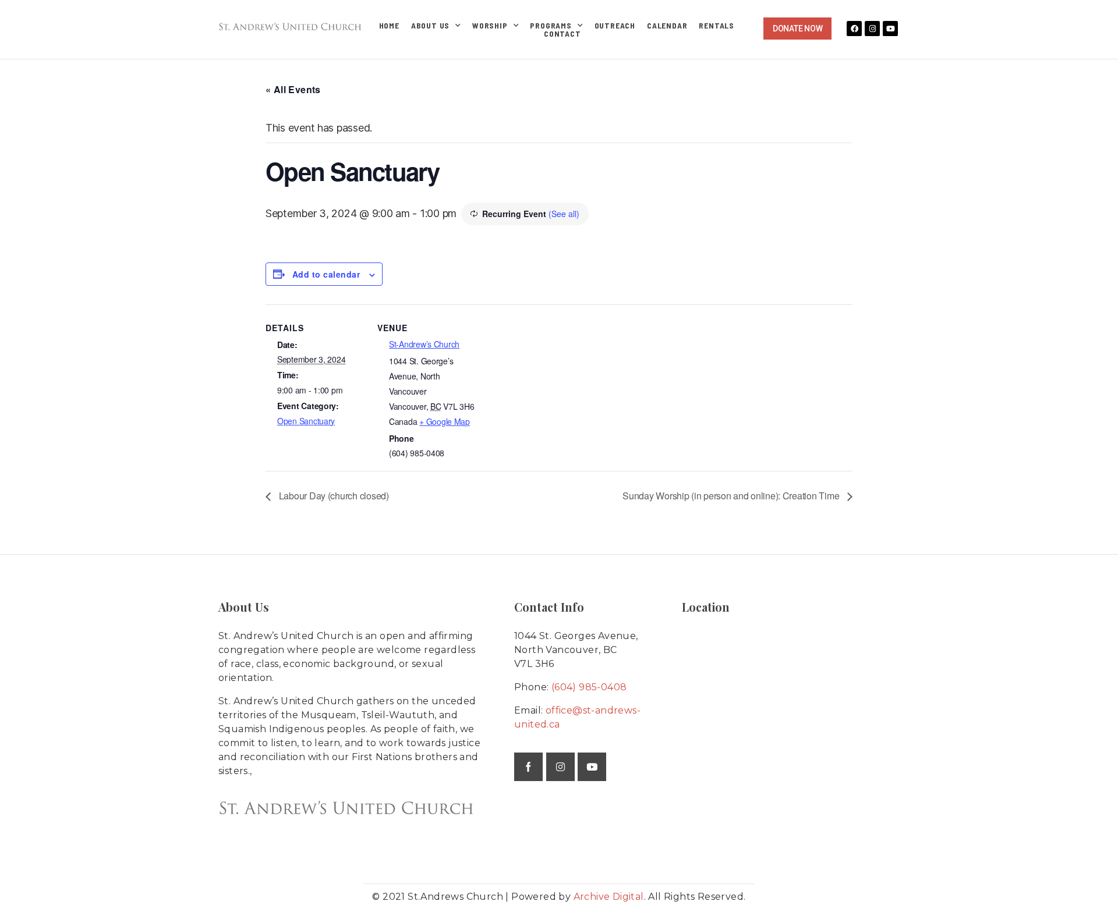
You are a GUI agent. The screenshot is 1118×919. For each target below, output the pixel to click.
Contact (562, 34)
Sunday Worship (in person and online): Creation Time (731, 495)
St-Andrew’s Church (424, 344)
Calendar (667, 26)
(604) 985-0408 (589, 687)
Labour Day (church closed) (333, 495)
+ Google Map (444, 421)
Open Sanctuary (306, 421)
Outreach (615, 26)
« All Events (293, 89)
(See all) (564, 213)
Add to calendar (326, 274)
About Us (430, 26)
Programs (550, 26)
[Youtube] (890, 28)
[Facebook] (854, 28)
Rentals (716, 26)
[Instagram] (872, 28)
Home (389, 26)
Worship (490, 26)
